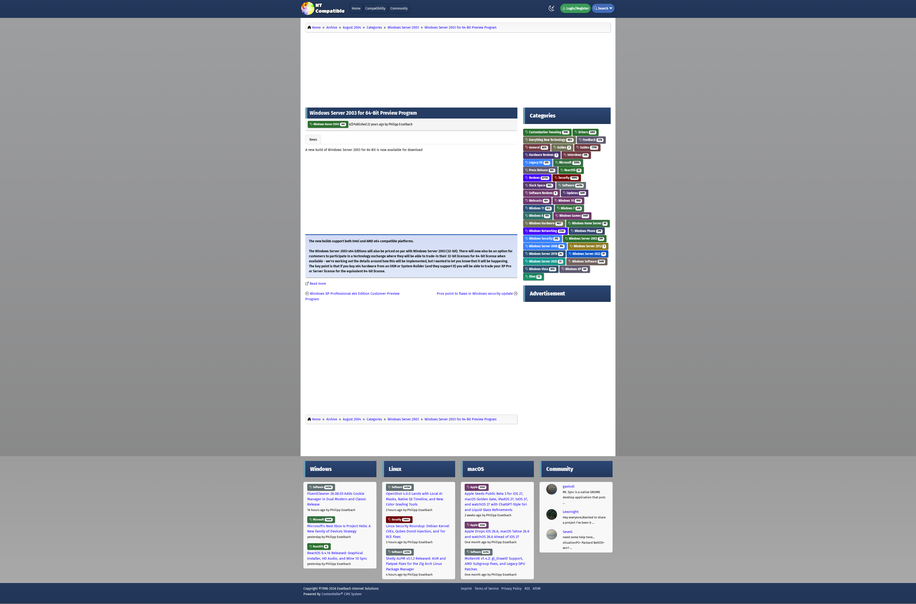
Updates (575, 193)
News (313, 139)
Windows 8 (538, 215)
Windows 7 (570, 208)
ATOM (537, 588)
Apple (477, 487)
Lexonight (570, 512)
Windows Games (573, 215)
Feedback (592, 140)
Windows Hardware (544, 223)
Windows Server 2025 (545, 261)
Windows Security (543, 238)
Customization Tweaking (548, 132)
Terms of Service (487, 588)
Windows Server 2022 (588, 254)
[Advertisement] (458, 68)
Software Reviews (542, 193)
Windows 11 (539, 208)
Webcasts (538, 200)
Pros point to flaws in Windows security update (475, 293)
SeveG (567, 532)
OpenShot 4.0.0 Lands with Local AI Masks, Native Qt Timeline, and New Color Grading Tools (414, 498)
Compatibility (375, 8)
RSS (527, 588)
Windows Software (588, 261)
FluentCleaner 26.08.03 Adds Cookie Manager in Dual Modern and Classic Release (336, 498)
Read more (318, 284)
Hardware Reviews (542, 155)
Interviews (577, 155)
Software (572, 185)
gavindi (568, 486)
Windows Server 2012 (589, 246)
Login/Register (577, 8)
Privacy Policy (511, 588)
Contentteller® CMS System (342, 594)
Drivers (586, 132)
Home (356, 8)
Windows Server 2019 (545, 254)
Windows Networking (546, 231)
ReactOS (572, 170)
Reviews (538, 178)
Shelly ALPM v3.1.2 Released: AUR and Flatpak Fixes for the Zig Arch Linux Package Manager (416, 563)
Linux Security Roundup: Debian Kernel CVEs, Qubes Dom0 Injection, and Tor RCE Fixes (417, 531)
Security (567, 178)
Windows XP (575, 269)
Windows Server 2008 (545, 246)
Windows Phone (587, 231)
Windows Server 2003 (329, 124)
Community (399, 8)
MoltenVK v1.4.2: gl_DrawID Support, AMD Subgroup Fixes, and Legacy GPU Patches (495, 563)
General (537, 147)
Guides (563, 147)
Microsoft (568, 162)
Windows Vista (541, 269)
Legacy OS (538, 162)
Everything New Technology (550, 140)
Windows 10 (569, 200)
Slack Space (540, 185)
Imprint (466, 588)
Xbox (534, 276)
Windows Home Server (588, 223)
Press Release (541, 170)
